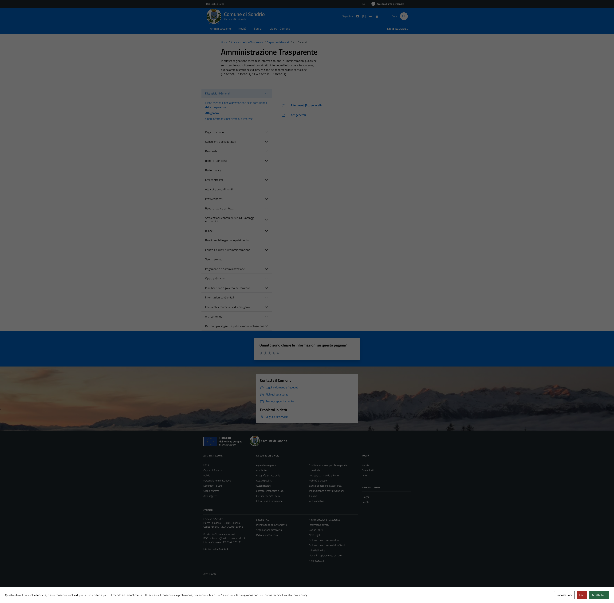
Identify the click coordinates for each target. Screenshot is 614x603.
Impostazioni (564, 595)
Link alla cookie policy (294, 595)
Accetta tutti (598, 595)
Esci (581, 595)
